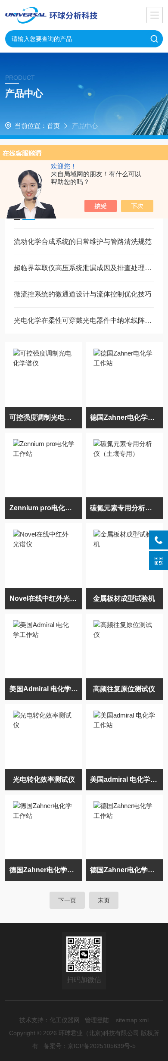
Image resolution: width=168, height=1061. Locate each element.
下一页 (67, 900)
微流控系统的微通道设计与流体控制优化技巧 (83, 294)
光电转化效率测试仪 (44, 779)
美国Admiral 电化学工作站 (46, 689)
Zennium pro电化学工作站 (46, 508)
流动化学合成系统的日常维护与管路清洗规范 (83, 241)
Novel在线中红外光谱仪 (46, 598)
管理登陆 (97, 1020)
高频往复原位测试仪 (124, 689)
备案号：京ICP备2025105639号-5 (90, 1045)
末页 (104, 900)
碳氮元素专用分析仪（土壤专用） (126, 508)
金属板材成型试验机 (124, 598)
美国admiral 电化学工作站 (126, 779)
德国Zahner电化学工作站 (126, 417)
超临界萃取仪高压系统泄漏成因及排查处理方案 (84, 267)
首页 (53, 125)
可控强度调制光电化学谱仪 (46, 417)
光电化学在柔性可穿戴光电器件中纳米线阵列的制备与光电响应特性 (84, 320)
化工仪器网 (65, 1020)
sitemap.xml (132, 1020)
